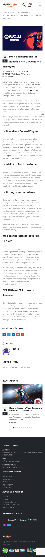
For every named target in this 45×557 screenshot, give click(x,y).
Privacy (5, 499)
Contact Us (6, 487)
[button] (24, 5)
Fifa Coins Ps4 (23, 71)
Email (18, 334)
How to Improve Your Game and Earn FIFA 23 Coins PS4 (25, 409)
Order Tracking (8, 479)
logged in (15, 367)
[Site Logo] (10, 4)
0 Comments (9, 77)
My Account (6, 482)
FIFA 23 (7, 74)
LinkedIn (13, 334)
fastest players (8, 155)
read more (13, 422)
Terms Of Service (9, 507)
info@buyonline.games (11, 461)
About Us (5, 496)
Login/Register (7, 484)
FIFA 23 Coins (15, 74)
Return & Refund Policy (11, 504)
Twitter (8, 334)
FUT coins (24, 74)
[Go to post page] (22, 394)
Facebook (4, 334)
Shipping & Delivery (9, 502)
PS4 (29, 74)
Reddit (22, 334)
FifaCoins (10, 71)
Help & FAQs (7, 476)
